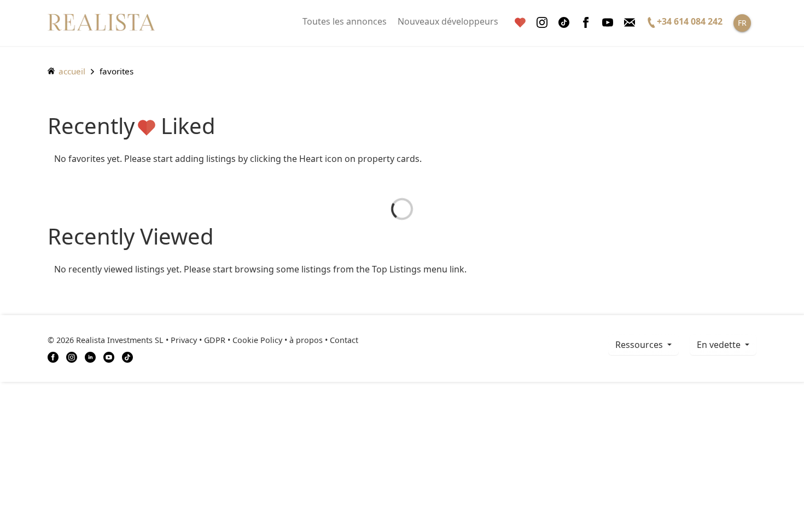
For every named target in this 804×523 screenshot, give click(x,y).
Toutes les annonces (344, 21)
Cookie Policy (257, 340)
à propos (306, 340)
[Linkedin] (90, 356)
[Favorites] (520, 23)
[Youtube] (607, 23)
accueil (70, 71)
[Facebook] (585, 23)
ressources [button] (640, 345)
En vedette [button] (720, 345)
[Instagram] (542, 23)
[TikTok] (127, 356)
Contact (344, 340)
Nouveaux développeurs (448, 21)
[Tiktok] (563, 23)
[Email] (629, 23)
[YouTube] (108, 356)
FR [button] (742, 23)
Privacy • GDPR (198, 340)
